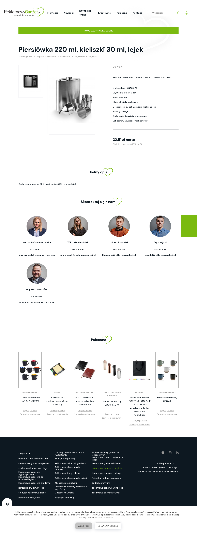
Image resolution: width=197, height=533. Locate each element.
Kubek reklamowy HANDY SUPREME (30, 399)
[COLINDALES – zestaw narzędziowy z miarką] (57, 370)
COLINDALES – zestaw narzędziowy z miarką (57, 401)
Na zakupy (140, 392)
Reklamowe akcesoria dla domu (34, 483)
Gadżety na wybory (64, 492)
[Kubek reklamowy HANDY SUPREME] (30, 370)
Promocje (52, 12)
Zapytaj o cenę (30, 410)
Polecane (122, 12)
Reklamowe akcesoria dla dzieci (71, 478)
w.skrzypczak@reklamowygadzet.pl (36, 255)
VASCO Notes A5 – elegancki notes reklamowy (85, 401)
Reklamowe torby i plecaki (68, 473)
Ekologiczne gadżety (65, 458)
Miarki (57, 392)
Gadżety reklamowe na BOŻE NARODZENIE (69, 453)
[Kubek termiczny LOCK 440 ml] (112, 370)
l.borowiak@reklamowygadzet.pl (119, 255)
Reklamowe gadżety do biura (106, 463)
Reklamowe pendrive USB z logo (107, 487)
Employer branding (64, 497)
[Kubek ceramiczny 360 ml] (167, 370)
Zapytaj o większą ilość (144, 107)
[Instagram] (168, 452)
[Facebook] (161, 452)
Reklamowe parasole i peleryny (107, 473)
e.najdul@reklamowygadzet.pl (160, 255)
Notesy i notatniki (85, 392)
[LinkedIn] (175, 452)
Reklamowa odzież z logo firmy (70, 463)
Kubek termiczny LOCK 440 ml (112, 403)
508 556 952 (36, 296)
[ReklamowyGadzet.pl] (24, 12)
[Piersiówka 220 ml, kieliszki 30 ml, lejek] (30, 81)
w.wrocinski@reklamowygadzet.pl (36, 302)
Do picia (117, 67)
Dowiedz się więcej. (104, 517)
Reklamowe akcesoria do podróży (67, 468)
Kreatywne (104, 12)
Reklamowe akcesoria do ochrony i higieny (30, 478)
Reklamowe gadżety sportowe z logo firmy (71, 488)
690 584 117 (160, 249)
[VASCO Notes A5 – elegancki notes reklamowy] (84, 370)
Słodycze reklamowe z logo (32, 492)
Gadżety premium (101, 483)
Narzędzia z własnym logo (31, 487)
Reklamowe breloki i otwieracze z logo (107, 458)
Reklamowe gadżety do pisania (33, 463)
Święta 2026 (24, 453)
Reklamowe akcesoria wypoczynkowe (29, 473)
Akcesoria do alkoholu (66, 483)
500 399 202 (36, 249)
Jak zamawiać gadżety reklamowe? (131, 120)
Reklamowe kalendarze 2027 (106, 492)
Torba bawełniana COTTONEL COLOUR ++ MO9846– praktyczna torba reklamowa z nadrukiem (139, 406)
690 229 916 (119, 249)
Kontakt (137, 12)
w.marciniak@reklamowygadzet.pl (78, 255)
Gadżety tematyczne (29, 497)
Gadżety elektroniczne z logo (32, 468)
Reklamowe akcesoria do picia (107, 468)
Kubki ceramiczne (30, 392)
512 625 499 (78, 249)
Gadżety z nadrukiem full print (33, 458)
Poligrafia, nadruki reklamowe (106, 478)
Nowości (69, 12)
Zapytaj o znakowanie (136, 116)
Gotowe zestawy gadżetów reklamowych (105, 453)
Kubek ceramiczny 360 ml (167, 399)
